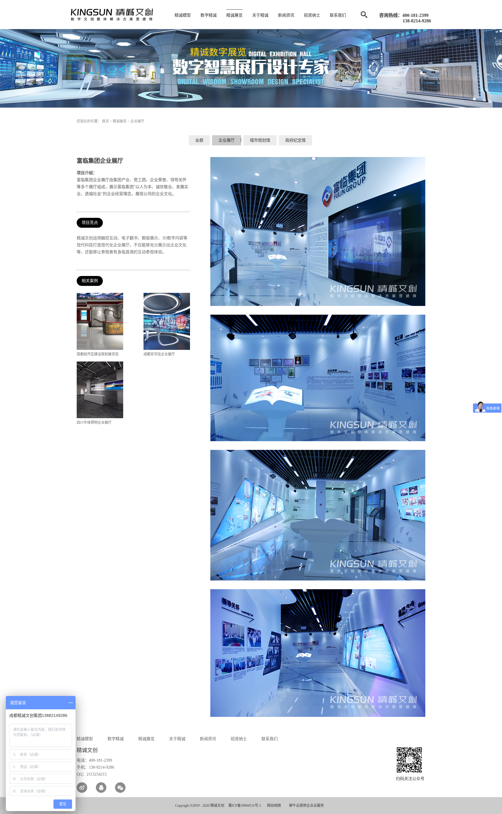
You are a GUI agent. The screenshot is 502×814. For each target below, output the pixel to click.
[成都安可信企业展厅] (167, 295)
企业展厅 (137, 121)
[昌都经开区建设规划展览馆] (100, 295)
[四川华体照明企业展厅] (100, 363)
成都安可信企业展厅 (159, 354)
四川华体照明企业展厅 (94, 423)
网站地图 (273, 806)
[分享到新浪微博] (82, 787)
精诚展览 (120, 121)
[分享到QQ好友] (101, 787)
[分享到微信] (120, 787)
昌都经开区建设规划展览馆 (98, 354)
